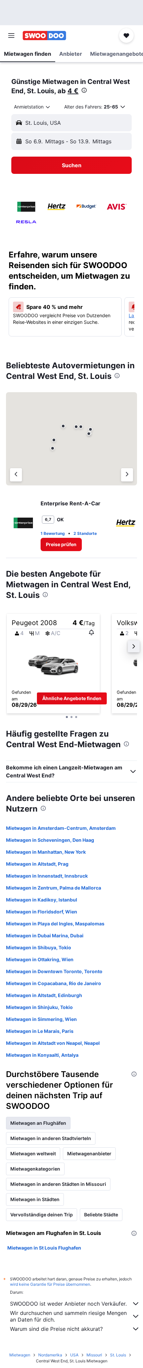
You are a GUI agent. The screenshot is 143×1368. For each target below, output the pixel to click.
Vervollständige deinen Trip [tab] (41, 1214)
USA (74, 1354)
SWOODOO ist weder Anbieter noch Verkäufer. (68, 1303)
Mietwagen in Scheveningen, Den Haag (50, 840)
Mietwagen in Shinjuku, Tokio (39, 1007)
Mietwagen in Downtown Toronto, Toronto (54, 971)
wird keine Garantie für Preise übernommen (50, 1284)
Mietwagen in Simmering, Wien (41, 1019)
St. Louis (118, 1354)
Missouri (94, 1354)
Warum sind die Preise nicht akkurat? (56, 1329)
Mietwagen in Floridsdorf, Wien (41, 911)
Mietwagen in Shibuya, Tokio (38, 947)
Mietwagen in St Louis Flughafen (44, 1248)
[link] (61, 544)
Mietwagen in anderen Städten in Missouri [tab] (58, 1184)
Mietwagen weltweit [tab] (33, 1153)
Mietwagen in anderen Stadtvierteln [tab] (50, 1138)
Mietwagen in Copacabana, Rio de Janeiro (53, 983)
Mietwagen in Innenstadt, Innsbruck (47, 876)
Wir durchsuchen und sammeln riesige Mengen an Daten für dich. (68, 1316)
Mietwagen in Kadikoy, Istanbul (41, 899)
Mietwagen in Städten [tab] (35, 1199)
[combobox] (32, 107)
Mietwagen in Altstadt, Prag (37, 864)
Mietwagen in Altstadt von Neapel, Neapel (53, 1043)
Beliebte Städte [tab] (101, 1214)
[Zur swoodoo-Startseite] (44, 35)
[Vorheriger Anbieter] (16, 474)
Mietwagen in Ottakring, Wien (39, 959)
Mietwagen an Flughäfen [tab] (38, 1123)
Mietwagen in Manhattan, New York (46, 852)
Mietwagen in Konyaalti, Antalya (42, 1055)
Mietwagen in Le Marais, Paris (39, 1031)
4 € (73, 91)
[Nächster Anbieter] (127, 474)
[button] (11, 35)
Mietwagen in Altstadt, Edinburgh (44, 995)
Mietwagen (19, 1354)
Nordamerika (50, 1354)
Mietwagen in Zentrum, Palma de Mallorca (53, 888)
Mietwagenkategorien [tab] (35, 1169)
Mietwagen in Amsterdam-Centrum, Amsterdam (61, 828)
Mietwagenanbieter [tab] (89, 1153)
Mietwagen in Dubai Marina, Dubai (44, 935)
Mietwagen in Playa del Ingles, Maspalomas (55, 923)
